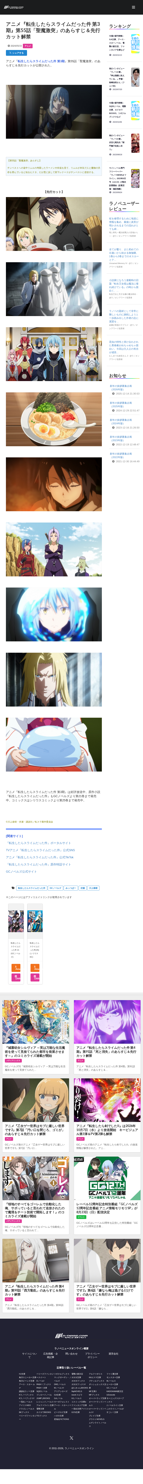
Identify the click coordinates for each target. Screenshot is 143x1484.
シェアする (17, 52)
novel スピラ (77, 1395)
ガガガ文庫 (76, 1377)
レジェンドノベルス (45, 1402)
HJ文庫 (22, 1374)
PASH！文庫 (41, 1388)
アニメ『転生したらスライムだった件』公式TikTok (40, 857)
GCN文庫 (76, 1412)
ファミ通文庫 (112, 1374)
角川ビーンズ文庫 (26, 1381)
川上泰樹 (93, 888)
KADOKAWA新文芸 (115, 1391)
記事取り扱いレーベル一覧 (71, 1367)
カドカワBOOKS (43, 1412)
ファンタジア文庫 (79, 1405)
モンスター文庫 (113, 1377)
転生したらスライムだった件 (31, 888)
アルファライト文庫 (45, 1405)
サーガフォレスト (61, 1402)
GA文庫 (57, 1395)
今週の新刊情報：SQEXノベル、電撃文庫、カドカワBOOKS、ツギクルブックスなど (117, 110)
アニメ (28, 46)
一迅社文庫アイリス (80, 1409)
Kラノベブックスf (26, 1398)
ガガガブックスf (78, 1384)
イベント (81, 1217)
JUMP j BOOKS (43, 1398)
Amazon (17, 969)
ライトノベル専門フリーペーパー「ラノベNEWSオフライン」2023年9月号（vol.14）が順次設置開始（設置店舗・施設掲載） (117, 178)
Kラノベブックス (26, 1395)
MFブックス (94, 1395)
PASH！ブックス (43, 1384)
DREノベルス (60, 1384)
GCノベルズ (55, 888)
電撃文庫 (40, 1409)
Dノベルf (40, 1381)
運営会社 (113, 1353)
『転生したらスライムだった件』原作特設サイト (38, 864)
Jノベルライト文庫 (115, 1405)
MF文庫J (93, 1391)
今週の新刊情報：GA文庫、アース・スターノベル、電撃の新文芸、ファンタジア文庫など (117, 43)
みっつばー (71, 888)
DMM (17, 978)
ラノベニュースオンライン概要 (71, 1348)
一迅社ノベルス (25, 1402)
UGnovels (111, 1395)
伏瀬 (83, 888)
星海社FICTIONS (61, 1419)
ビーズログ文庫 (60, 1412)
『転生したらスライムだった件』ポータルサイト (38, 843)
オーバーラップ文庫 (97, 1398)
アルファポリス (95, 1374)
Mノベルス (111, 1381)
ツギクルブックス (61, 1374)
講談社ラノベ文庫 (26, 1391)
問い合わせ (71, 1353)
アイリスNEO (25, 1405)
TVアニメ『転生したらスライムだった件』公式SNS (40, 850)
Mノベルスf (59, 1388)
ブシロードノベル (44, 1395)
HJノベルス (77, 1398)
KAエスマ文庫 (95, 1377)
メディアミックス (13, 1060)
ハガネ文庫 (59, 1416)
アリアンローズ (60, 1391)
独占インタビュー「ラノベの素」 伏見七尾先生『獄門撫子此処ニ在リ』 (117, 142)
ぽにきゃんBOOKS (80, 1388)
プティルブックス (96, 1381)
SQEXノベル (41, 1391)
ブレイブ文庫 (94, 1416)
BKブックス (24, 1412)
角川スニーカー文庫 (27, 1377)
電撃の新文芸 (77, 1374)
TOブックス (41, 1416)
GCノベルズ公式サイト (21, 871)
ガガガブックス (78, 1381)
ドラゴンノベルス (26, 1409)
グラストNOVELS (96, 1419)
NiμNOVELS (77, 1391)
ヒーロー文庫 (112, 1384)
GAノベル (58, 1398)
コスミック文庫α (79, 1402)
